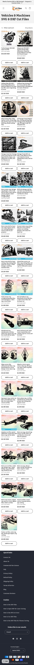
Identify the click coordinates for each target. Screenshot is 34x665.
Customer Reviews (9, 593)
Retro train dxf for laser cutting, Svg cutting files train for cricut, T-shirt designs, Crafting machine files (8, 264)
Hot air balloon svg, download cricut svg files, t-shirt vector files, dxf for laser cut (24, 299)
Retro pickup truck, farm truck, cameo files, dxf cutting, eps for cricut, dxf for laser (25, 333)
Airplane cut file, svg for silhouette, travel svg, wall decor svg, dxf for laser (9, 433)
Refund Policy (7, 577)
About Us (6, 561)
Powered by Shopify (23, 663)
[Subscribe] (27, 632)
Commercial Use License (11, 565)
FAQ (4, 569)
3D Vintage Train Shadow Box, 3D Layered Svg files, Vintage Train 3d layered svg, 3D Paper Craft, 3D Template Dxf (24, 121)
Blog (4, 589)
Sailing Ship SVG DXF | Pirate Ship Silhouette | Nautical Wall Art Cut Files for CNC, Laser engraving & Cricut (9, 86)
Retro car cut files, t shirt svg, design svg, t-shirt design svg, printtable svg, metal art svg (8, 468)
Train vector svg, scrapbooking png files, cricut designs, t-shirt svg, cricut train (8, 299)
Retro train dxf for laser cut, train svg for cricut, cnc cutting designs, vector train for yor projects (8, 229)
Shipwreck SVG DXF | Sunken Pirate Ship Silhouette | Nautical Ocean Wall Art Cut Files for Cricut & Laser (24, 51)
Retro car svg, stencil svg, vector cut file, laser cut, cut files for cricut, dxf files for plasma (24, 434)
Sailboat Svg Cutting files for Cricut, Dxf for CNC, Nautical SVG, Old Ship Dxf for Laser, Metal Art (25, 86)
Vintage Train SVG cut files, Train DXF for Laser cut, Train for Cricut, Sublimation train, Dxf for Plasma (25, 157)
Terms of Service (8, 585)
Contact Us (6, 557)
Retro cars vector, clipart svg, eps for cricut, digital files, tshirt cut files (8, 501)
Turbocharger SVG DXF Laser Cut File (8, 48)
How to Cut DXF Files (10, 616)
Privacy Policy (7, 573)
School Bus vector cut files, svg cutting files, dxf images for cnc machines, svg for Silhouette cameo (25, 264)
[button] (3, 8)
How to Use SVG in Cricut (11, 612)
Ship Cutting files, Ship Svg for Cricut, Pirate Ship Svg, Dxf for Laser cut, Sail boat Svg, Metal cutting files (9, 121)
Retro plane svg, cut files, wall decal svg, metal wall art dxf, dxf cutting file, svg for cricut (24, 400)
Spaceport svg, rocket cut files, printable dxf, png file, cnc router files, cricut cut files (8, 400)
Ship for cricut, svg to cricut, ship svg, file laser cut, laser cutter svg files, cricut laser (24, 366)
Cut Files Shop (14, 663)
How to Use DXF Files (10, 604)
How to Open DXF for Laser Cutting (14, 609)
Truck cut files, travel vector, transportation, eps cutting (24, 501)
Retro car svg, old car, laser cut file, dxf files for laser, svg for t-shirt (24, 467)
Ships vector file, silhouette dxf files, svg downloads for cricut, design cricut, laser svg (8, 366)
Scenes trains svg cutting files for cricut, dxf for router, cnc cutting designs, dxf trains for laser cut (24, 229)
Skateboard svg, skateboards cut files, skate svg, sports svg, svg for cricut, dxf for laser (8, 333)
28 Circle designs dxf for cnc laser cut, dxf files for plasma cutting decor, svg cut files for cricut (24, 191)
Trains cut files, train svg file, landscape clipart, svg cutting (9, 533)
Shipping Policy (8, 581)
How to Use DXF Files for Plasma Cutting (16, 620)
